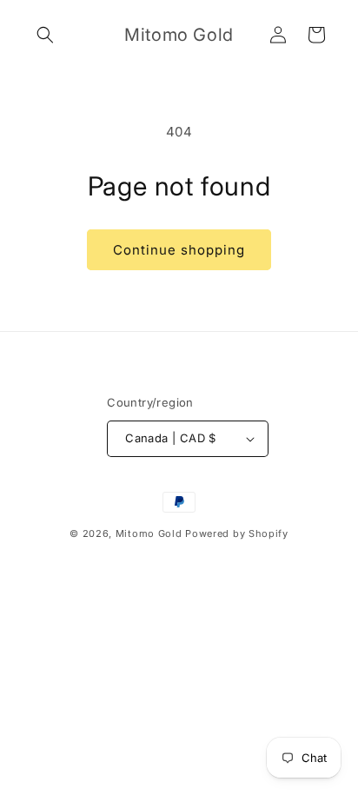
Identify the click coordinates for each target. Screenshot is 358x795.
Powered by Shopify (236, 533)
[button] (45, 35)
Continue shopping (179, 250)
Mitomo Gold (149, 533)
